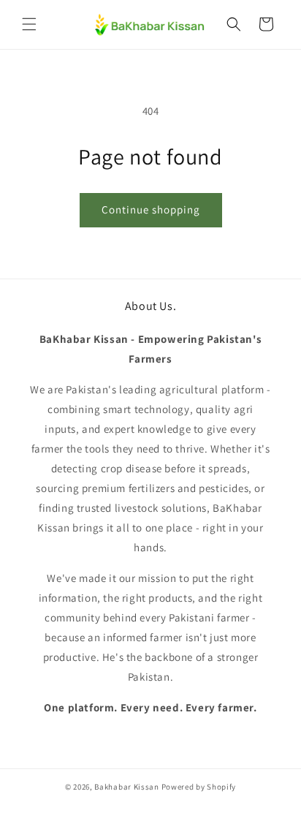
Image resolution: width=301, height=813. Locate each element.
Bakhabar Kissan (126, 787)
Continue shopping (151, 209)
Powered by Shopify (199, 787)
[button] (29, 24)
